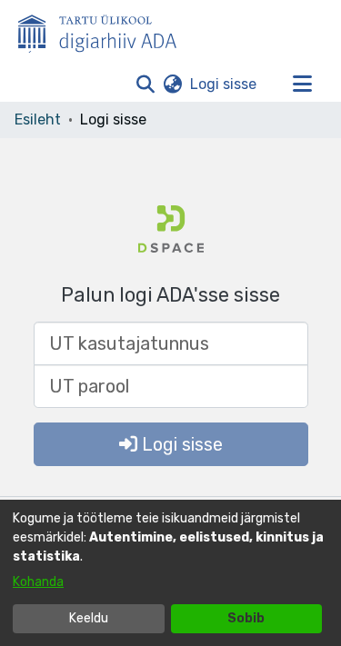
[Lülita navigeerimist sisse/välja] (301, 84)
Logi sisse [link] (224, 84)
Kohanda (38, 582)
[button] (145, 84)
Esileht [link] (38, 119)
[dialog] (170, 573)
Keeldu (88, 618)
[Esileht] (105, 30)
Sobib (246, 618)
